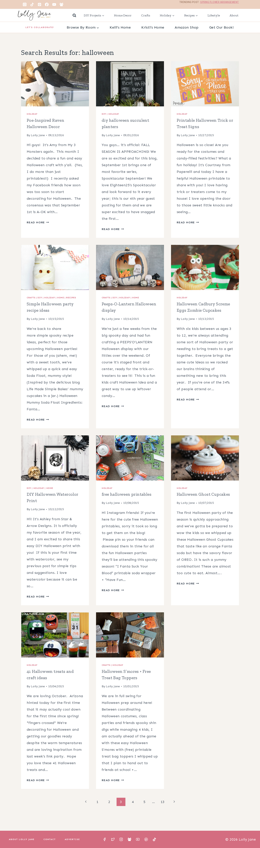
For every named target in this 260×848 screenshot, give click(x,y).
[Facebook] (47, 4)
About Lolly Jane (21, 839)
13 (163, 802)
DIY (104, 114)
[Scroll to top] (251, 833)
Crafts (145, 15)
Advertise (72, 839)
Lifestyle (213, 15)
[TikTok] (32, 4)
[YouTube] (54, 4)
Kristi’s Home (152, 27)
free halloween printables (126, 494)
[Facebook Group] (61, 4)
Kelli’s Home (120, 27)
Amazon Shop (186, 27)
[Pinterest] (39, 4)
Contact (50, 839)
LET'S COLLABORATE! (39, 27)
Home (60, 297)
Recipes (71, 297)
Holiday (32, 114)
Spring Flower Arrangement (219, 2)
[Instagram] (24, 4)
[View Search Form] (74, 15)
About (233, 15)
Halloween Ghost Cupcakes (203, 494)
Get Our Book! (221, 27)
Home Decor (123, 15)
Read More (38, 222)
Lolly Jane (38, 135)
